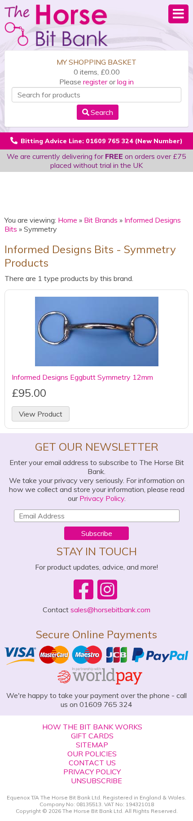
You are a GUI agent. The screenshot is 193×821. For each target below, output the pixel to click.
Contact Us (92, 762)
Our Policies (92, 753)
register (95, 81)
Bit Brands (101, 219)
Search (102, 112)
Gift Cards (92, 735)
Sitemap (92, 744)
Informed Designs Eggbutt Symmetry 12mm (82, 377)
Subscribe (96, 533)
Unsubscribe (96, 780)
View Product (40, 413)
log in (125, 81)
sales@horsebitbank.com (110, 609)
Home (67, 219)
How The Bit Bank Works (92, 726)
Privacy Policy (101, 498)
